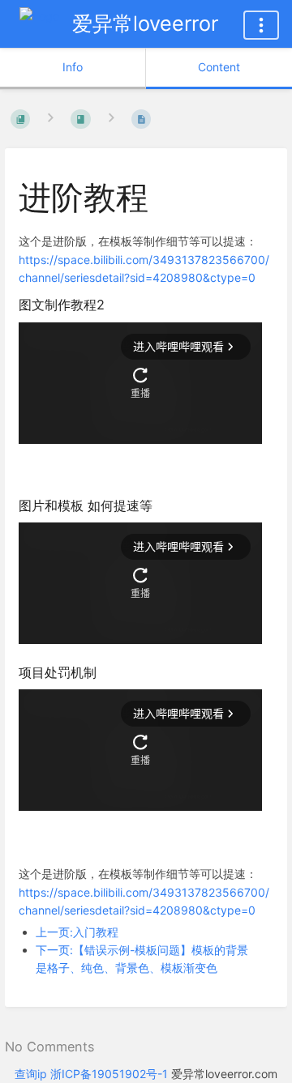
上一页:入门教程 (77, 932)
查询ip (31, 1074)
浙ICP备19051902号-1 (109, 1074)
